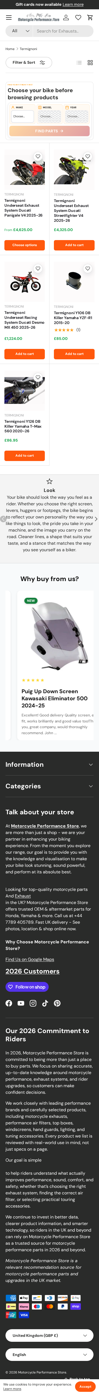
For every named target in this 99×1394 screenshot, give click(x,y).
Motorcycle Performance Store (42, 1372)
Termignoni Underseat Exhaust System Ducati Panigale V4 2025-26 (23, 208)
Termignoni (28, 49)
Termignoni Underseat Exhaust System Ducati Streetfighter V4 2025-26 (71, 210)
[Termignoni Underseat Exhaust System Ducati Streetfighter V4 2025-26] (74, 170)
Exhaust (23, 896)
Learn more (73, 4)
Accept (85, 1386)
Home (10, 49)
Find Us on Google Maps (30, 959)
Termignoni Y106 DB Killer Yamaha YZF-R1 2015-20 (73, 317)
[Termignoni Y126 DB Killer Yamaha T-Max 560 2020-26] (24, 391)
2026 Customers (33, 971)
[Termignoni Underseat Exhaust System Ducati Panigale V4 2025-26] (24, 170)
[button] (90, 17)
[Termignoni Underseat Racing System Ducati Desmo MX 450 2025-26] (24, 282)
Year (73, 107)
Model (47, 107)
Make (19, 107)
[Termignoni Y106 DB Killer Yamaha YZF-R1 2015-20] (74, 282)
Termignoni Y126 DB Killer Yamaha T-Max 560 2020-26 (23, 426)
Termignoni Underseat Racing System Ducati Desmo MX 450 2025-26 (24, 320)
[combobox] (50, 31)
